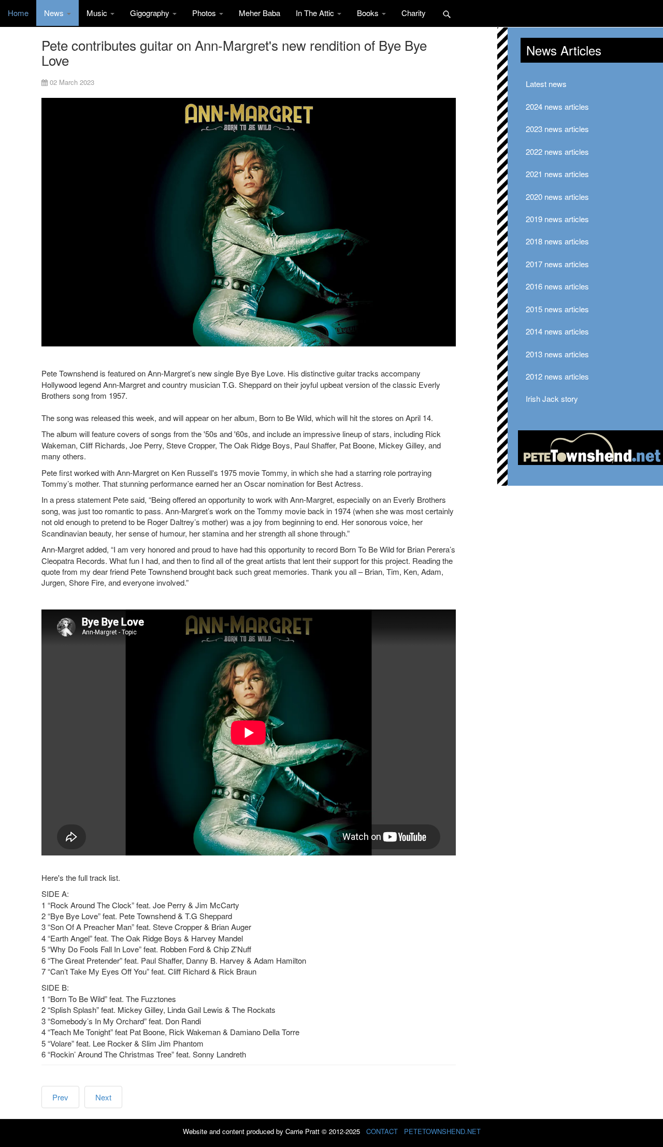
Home (18, 12)
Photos (205, 12)
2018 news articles (557, 241)
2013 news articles (557, 354)
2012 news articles (557, 376)
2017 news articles (557, 263)
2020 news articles (557, 196)
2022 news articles (557, 151)
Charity (413, 12)
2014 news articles (557, 331)
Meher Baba (259, 12)
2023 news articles (557, 128)
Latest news (546, 83)
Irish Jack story (552, 398)
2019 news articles (557, 218)
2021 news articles (557, 173)
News (55, 12)
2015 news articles (557, 308)
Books (369, 12)
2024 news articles (557, 106)
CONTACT (382, 1131)
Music (98, 12)
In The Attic (316, 12)
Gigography (150, 12)
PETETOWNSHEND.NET (442, 1131)
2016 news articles (557, 286)
